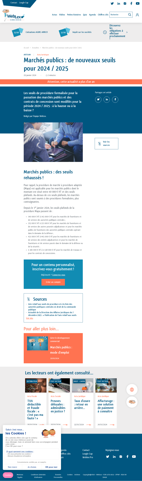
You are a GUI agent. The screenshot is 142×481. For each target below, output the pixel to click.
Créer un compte (53, 282)
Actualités (35, 48)
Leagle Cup (23, 3)
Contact (14, 3)
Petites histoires (74, 15)
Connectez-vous (58, 275)
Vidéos (62, 15)
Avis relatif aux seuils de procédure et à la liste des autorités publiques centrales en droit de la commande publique (52, 307)
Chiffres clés (103, 15)
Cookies (70, 474)
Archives (77, 474)
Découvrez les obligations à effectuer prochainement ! (117, 32)
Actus (54, 15)
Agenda (92, 15)
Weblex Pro (88, 457)
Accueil (26, 48)
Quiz (85, 15)
